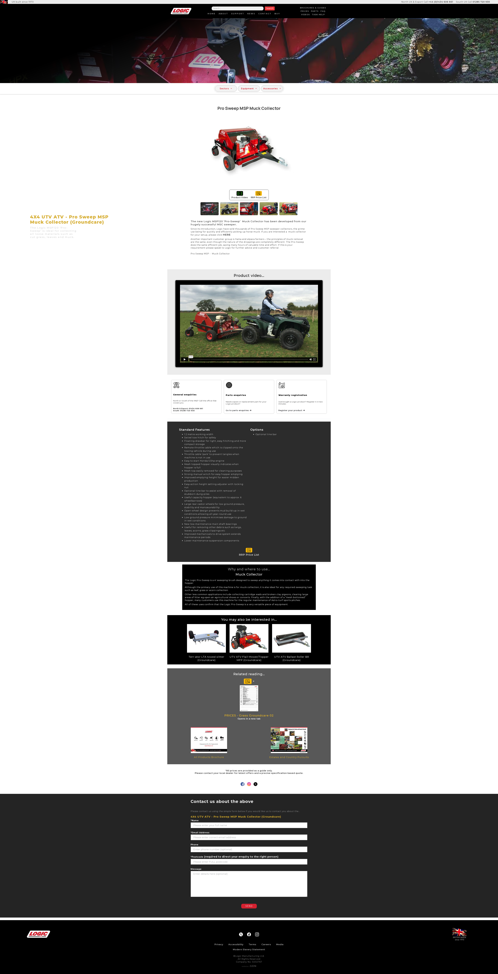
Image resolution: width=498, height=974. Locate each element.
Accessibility (235, 944)
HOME (212, 13)
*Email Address (200, 832)
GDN (253, 966)
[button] (226, 88)
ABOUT (223, 13)
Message (196, 869)
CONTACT (264, 13)
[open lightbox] (249, 153)
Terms (252, 944)
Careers (266, 944)
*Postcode (234, 856)
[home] (181, 11)
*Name (195, 820)
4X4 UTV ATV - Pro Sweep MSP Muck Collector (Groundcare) (236, 817)
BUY (277, 13)
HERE (227, 234)
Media (279, 944)
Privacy (219, 944)
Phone (194, 844)
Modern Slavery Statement (249, 949)
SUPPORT (237, 13)
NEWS (251, 13)
